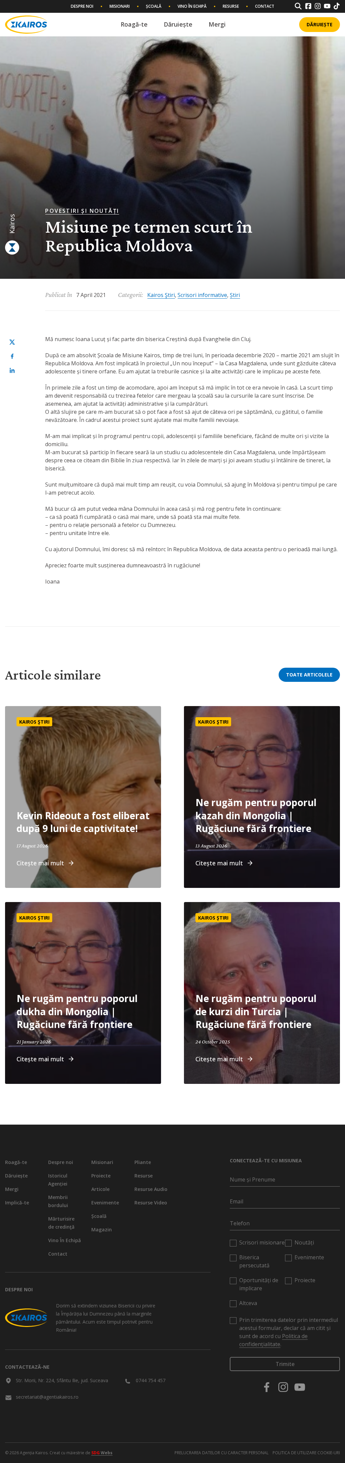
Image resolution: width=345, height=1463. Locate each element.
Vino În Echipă (192, 6)
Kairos (12, 224)
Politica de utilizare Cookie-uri (306, 1453)
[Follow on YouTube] (327, 6)
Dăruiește (178, 24)
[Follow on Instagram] (317, 6)
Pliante (142, 1162)
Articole (100, 1189)
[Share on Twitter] (12, 342)
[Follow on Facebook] (308, 6)
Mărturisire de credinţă (61, 1223)
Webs (102, 1453)
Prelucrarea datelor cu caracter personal (222, 1453)
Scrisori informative (202, 295)
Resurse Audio (150, 1189)
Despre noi (82, 6)
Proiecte (101, 1175)
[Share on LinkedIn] (12, 370)
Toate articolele (309, 674)
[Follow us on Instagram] (283, 1387)
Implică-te (17, 1202)
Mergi (217, 24)
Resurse (231, 6)
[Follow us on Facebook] (266, 1387)
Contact (264, 6)
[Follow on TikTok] (336, 6)
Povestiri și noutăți (82, 210)
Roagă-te (134, 24)
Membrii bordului (58, 1201)
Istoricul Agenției (57, 1179)
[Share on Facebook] (12, 356)
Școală (153, 6)
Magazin (101, 1229)
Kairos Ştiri (161, 295)
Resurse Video (150, 1202)
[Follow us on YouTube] (299, 1387)
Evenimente (105, 1202)
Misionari (119, 6)
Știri (235, 295)
